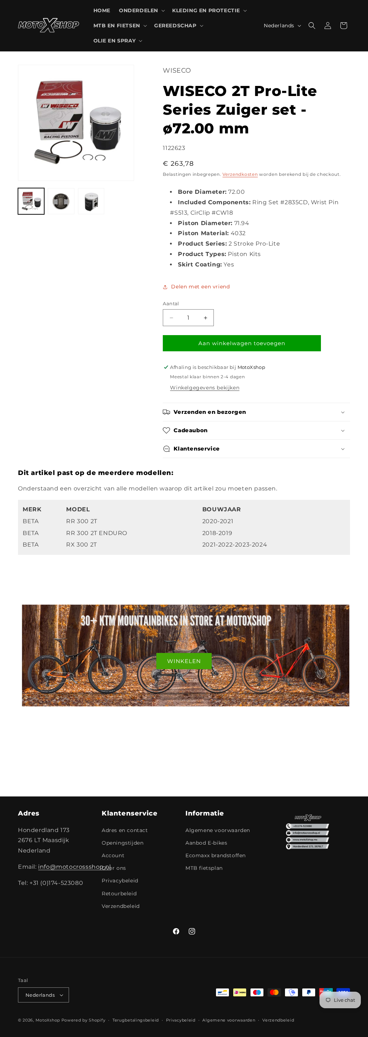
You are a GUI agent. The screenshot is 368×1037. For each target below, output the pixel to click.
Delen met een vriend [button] (200, 286)
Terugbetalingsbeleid (135, 1020)
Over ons (114, 868)
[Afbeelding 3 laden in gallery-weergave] (91, 201)
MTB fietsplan (204, 868)
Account (113, 855)
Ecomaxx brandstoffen (215, 855)
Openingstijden (122, 843)
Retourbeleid (119, 893)
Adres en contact (125, 830)
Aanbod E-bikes (206, 843)
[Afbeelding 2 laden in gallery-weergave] (61, 201)
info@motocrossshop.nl (74, 866)
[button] (141, 10)
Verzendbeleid (121, 906)
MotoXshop (48, 1020)
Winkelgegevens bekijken (204, 387)
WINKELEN (184, 660)
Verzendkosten (240, 174)
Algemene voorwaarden (217, 830)
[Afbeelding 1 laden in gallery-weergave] (31, 201)
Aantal (171, 303)
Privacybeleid (120, 880)
